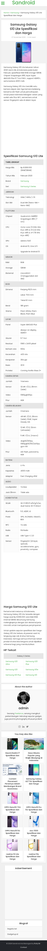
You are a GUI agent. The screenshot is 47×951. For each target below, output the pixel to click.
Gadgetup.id (12, 934)
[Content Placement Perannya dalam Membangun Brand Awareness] (12, 769)
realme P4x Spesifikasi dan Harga (34, 856)
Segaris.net (12, 929)
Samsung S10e (32, 669)
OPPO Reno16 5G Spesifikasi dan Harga (12, 833)
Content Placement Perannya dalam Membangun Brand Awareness (12, 784)
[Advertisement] (23, 128)
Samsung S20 (12, 669)
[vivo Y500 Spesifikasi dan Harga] (34, 821)
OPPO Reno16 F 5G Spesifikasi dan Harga (12, 809)
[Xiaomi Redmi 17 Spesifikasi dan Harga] (12, 744)
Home (6, 12)
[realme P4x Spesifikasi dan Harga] (34, 845)
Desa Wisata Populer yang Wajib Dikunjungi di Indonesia (33, 757)
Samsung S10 (31, 675)
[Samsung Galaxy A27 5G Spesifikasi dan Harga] (34, 769)
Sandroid (23, 2)
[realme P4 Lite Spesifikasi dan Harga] (12, 845)
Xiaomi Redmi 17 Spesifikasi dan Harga (12, 755)
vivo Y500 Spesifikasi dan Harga (34, 833)
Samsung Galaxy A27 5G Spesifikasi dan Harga (33, 781)
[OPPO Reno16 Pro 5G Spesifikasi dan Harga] (34, 798)
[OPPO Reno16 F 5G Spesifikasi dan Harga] (12, 798)
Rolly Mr (37, 943)
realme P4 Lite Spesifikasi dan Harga (12, 856)
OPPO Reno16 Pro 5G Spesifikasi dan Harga (33, 809)
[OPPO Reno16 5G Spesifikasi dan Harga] (12, 821)
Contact (23, 947)
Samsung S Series (28, 186)
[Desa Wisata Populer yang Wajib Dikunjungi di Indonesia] (34, 744)
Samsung (15, 12)
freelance (19, 713)
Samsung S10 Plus (13, 675)
